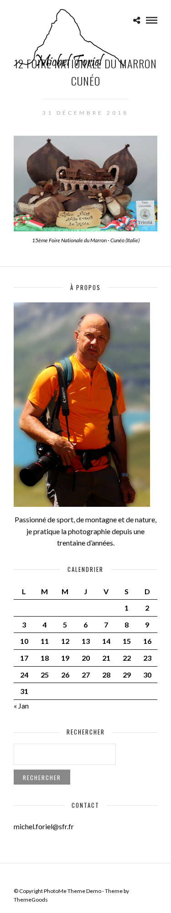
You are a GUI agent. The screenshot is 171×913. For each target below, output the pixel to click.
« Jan (21, 705)
